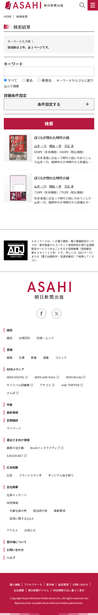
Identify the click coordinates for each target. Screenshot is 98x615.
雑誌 (9, 330)
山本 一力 (40, 146)
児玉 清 (69, 146)
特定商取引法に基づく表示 (68, 590)
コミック (61, 357)
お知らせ (30, 530)
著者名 (47, 80)
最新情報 (12, 412)
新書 (34, 357)
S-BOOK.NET (15, 456)
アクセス (12, 530)
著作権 (50, 584)
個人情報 (15, 584)
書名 (29, 80)
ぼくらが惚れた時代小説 (51, 137)
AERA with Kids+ (45, 377)
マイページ (14, 428)
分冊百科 (24, 338)
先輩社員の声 (18, 510)
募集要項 (59, 510)
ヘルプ (11, 558)
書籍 (9, 350)
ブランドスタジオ (30, 475)
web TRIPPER (70, 385)
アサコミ (45, 385)
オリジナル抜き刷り (61, 475)
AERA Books (74, 377)
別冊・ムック (45, 338)
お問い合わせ (15, 550)
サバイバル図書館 (18, 385)
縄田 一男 (55, 146)
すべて (12, 80)
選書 (46, 357)
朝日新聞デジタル (38, 590)
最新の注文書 (15, 448)
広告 (9, 475)
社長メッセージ (17, 495)
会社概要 (12, 487)
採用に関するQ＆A (21, 518)
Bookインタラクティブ (45, 448)
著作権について (17, 542)
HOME (8, 16)
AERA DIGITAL (15, 377)
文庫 (21, 357)
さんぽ (11, 393)
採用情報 (12, 503)
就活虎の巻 (40, 510)
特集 (9, 404)
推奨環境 (63, 584)
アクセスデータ (33, 584)
